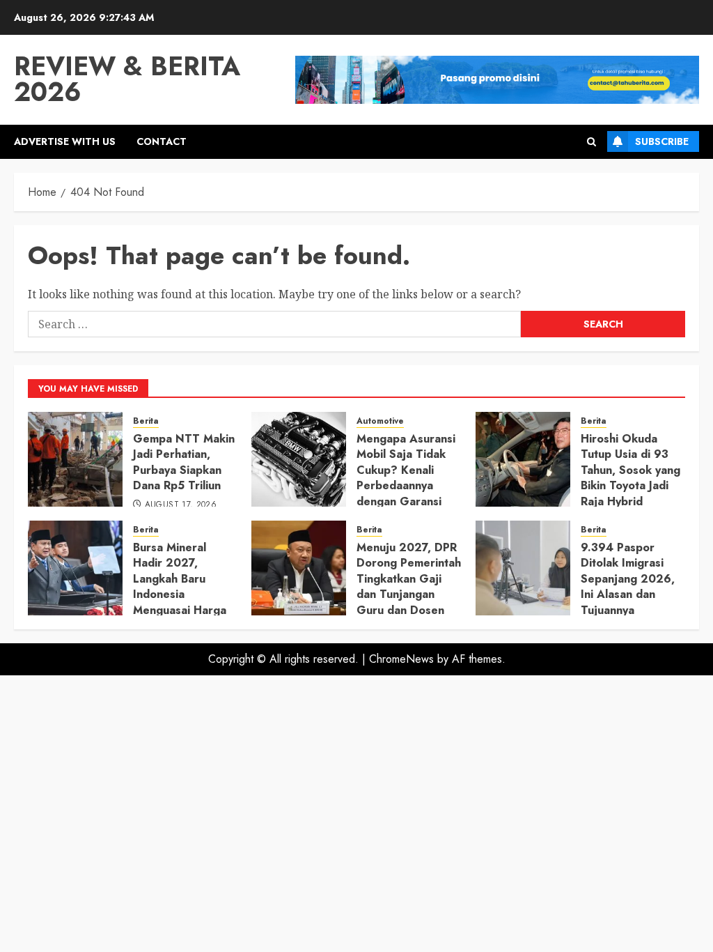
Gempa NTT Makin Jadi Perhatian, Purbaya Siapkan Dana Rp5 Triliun (184, 462)
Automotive (380, 421)
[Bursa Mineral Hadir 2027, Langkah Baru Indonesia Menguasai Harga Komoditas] (75, 568)
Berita (146, 421)
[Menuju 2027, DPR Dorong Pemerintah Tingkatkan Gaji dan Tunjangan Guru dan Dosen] (298, 568)
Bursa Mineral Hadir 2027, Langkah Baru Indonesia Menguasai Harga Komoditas (179, 586)
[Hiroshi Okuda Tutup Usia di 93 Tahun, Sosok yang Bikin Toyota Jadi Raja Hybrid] (523, 459)
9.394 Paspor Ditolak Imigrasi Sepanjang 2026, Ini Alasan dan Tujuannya (628, 578)
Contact (161, 141)
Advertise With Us (65, 141)
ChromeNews (401, 659)
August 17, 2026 (181, 505)
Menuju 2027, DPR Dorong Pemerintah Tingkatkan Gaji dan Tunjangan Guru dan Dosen (408, 578)
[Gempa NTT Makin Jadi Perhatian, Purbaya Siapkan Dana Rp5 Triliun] (75, 459)
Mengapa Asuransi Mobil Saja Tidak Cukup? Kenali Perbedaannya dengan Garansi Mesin (405, 478)
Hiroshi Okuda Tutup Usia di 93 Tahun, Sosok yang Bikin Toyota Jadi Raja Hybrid (630, 470)
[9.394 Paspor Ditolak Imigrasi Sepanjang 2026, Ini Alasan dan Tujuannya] (523, 568)
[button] (591, 141)
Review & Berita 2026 (127, 79)
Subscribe (662, 141)
